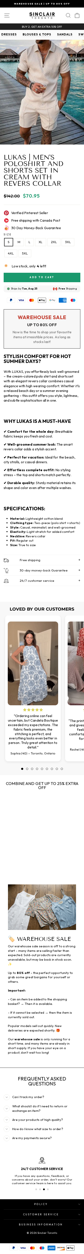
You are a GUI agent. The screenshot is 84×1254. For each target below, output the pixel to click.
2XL (54, 242)
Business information (41, 1224)
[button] (22, 769)
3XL (68, 242)
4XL (11, 253)
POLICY (41, 1204)
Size (8, 234)
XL (41, 242)
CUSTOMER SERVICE (41, 1214)
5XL (25, 253)
